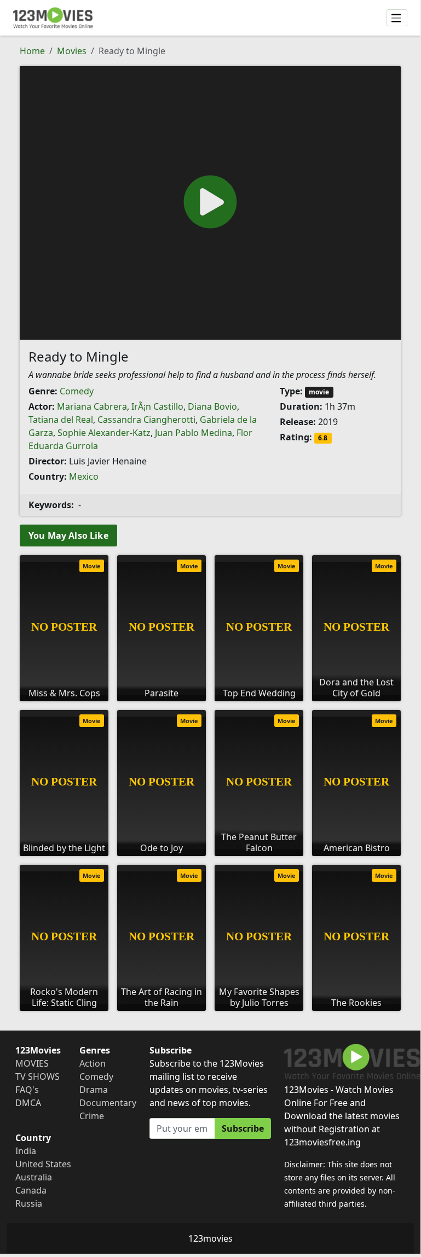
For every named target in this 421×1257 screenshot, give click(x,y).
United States (43, 1164)
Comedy (77, 391)
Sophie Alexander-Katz (104, 433)
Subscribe (243, 1128)
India (25, 1151)
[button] (210, 202)
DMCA (28, 1103)
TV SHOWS (37, 1076)
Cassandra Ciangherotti (146, 420)
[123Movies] (53, 17)
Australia (33, 1177)
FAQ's (27, 1090)
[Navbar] (397, 18)
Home (32, 51)
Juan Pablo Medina (193, 433)
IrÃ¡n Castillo (157, 406)
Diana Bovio (212, 406)
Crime (91, 1116)
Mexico (84, 476)
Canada (31, 1190)
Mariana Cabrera (92, 406)
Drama (93, 1090)
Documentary (107, 1103)
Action (92, 1063)
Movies (71, 51)
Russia (28, 1203)
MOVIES (32, 1063)
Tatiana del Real (60, 420)
